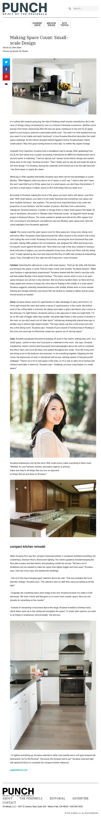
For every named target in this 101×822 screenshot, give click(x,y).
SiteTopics (64, 24)
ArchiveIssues (51, 24)
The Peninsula (31, 798)
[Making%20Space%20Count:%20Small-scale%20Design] (6, 84)
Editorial (57, 798)
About (7, 798)
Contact (9, 802)
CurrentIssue (37, 24)
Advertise (80, 798)
